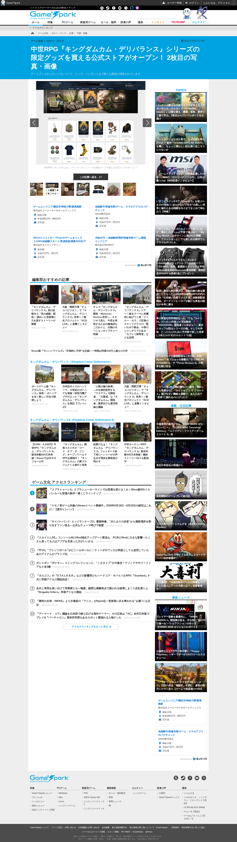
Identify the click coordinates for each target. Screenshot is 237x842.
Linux (61, 801)
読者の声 (126, 22)
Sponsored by (130, 265)
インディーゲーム (67, 805)
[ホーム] (32, 33)
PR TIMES (125, 832)
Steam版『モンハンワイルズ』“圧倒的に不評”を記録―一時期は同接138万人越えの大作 (88, 350)
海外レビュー (38, 805)
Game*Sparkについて (39, 827)
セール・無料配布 (117, 793)
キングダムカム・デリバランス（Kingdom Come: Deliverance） (71, 361)
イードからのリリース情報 (93, 832)
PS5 (86, 793)
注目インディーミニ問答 (43, 810)
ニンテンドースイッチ (94, 808)
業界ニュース (115, 801)
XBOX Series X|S (92, 797)
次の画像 (147, 122)
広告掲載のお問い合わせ (88, 827)
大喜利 (162, 793)
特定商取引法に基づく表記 (193, 827)
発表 (111, 797)
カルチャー (137, 788)
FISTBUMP (178, 22)
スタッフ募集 (113, 832)
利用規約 (175, 827)
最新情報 (111, 788)
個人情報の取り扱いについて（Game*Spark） (149, 827)
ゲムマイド (198, 22)
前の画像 (34, 122)
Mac (61, 797)
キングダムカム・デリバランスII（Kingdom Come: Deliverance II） (73, 419)
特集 (50, 22)
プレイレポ (37, 797)
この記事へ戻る (91, 177)
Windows (63, 793)
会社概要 (105, 827)
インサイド (157, 22)
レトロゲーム (140, 793)
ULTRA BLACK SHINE (194, 807)
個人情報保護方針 (119, 827)
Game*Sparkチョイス (169, 797)
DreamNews (138, 832)
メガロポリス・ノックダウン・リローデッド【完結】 (195, 800)
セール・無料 (108, 22)
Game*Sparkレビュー (42, 793)
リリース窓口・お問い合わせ (63, 827)
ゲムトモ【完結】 (192, 811)
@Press (149, 832)
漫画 (140, 22)
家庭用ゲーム (88, 22)
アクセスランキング (42, 27)
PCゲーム (67, 22)
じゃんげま (189, 793)
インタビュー (38, 801)
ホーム (36, 22)
